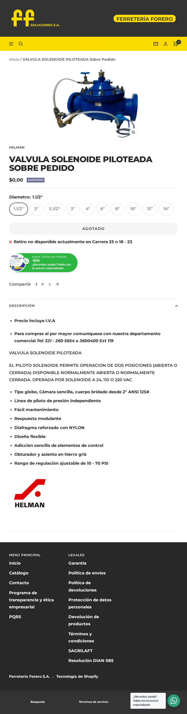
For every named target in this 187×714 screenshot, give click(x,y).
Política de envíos (87, 573)
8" (117, 208)
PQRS (15, 616)
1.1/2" (18, 208)
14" (166, 208)
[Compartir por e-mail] (57, 284)
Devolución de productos (83, 620)
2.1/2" (54, 208)
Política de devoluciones (82, 586)
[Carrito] (175, 44)
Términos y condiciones (81, 637)
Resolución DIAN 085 (91, 660)
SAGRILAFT (80, 650)
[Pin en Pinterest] (43, 284)
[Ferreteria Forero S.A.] (93, 43)
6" (102, 208)
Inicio (14, 59)
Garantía (77, 563)
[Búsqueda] (21, 44)
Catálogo (19, 573)
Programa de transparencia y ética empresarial (31, 600)
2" (36, 208)
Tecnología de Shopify (77, 676)
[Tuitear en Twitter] (50, 284)
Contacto (19, 582)
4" (88, 208)
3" (73, 208)
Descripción (22, 306)
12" (150, 208)
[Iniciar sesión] (166, 44)
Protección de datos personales (90, 603)
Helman (17, 147)
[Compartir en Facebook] (36, 284)
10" (133, 208)
